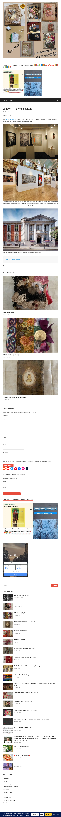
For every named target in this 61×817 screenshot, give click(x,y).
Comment (6, 415)
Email (5, 445)
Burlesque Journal (8, 312)
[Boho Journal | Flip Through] (30, 353)
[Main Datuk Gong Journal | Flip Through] (8, 657)
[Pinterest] (15, 468)
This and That (7, 797)
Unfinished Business (9, 800)
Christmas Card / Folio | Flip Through (24, 701)
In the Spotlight (7, 784)
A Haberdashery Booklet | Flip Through (25, 648)
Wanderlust (6, 803)
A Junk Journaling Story (20, 630)
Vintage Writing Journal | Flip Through (14, 397)
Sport (5, 794)
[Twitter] (11, 468)
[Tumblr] (27, 468)
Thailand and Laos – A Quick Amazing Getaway (27, 666)
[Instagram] (23, 468)
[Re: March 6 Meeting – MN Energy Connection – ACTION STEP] (8, 719)
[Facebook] (19, 468)
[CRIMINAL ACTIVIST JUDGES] (8, 728)
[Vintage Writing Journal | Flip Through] (30, 395)
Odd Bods (6, 789)
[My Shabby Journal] (8, 639)
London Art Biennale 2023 (13, 259)
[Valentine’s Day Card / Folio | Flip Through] (8, 710)
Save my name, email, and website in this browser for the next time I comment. (28, 461)
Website (5, 452)
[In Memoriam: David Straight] (8, 675)
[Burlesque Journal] (30, 310)
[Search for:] (30, 585)
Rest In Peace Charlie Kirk (21, 595)
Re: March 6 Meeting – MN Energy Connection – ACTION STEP (31, 719)
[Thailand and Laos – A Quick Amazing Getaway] (8, 666)
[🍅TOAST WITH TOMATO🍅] (8, 755)
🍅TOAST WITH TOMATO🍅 (22, 755)
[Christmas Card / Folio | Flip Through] (8, 701)
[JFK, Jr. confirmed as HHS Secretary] (8, 764)
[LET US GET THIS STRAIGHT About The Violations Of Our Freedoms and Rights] (8, 684)
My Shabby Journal (19, 639)
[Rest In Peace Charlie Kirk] (8, 595)
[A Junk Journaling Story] (8, 630)
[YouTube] (8, 468)
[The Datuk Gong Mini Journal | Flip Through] (8, 692)
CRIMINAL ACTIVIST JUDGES (22, 728)
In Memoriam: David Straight (22, 675)
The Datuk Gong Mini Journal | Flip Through (26, 692)
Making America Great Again (11, 786)
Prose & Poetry (7, 792)
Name (5, 437)
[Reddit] (4, 468)
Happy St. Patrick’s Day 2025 (22, 746)
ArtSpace (5, 105)
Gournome (6, 781)
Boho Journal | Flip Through (11, 355)
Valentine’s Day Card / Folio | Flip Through (25, 710)
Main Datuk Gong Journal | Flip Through (25, 657)
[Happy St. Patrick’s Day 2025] (8, 746)
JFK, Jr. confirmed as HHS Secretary (24, 764)
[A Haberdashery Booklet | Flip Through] (8, 648)
